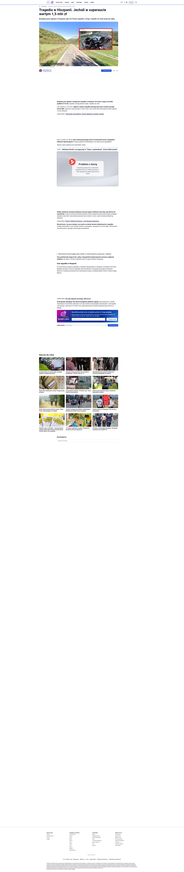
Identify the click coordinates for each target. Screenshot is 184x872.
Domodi (48, 834)
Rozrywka (79, 2)
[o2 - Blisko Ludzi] (53, 2)
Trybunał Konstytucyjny (96, 840)
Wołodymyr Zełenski (119, 843)
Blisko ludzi (59, 2)
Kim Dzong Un (118, 834)
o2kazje (67, 2)
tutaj (73, 869)
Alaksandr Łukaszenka (119, 840)
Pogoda (86, 2)
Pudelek (48, 839)
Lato (93, 843)
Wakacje (94, 845)
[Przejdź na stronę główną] (48, 3)
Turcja (70, 837)
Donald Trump (118, 835)
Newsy (93, 834)
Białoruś (71, 848)
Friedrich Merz (118, 845)
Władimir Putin (118, 837)
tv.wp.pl (48, 837)
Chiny (93, 839)
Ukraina (70, 835)
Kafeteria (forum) (50, 835)
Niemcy (70, 846)
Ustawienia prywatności (114, 859)
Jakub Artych (46, 70)
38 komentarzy (107, 70)
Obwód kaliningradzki (96, 837)
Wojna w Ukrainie (95, 842)
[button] (126, 2)
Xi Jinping (117, 842)
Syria (70, 842)
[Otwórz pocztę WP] (121, 2)
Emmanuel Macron (119, 839)
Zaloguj (131, 2)
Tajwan (70, 843)
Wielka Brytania (72, 850)
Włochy (70, 840)
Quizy (72, 2)
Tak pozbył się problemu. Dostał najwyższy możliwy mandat (84, 114)
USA (70, 845)
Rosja (70, 839)
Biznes (92, 2)
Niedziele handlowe (96, 835)
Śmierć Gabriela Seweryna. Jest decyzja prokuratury (82, 221)
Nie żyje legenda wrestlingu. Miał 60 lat (78, 298)
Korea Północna (72, 834)
